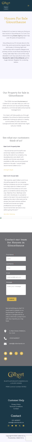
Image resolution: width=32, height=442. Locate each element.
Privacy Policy (16, 404)
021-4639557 (16, 420)
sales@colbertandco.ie (17, 343)
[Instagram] (8, 425)
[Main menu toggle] (28, 6)
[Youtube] (12, 425)
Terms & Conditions (16, 406)
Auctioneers (22, 101)
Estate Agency (18, 36)
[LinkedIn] (23, 425)
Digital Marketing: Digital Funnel (17, 440)
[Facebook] (16, 425)
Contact (16, 408)
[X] (20, 425)
